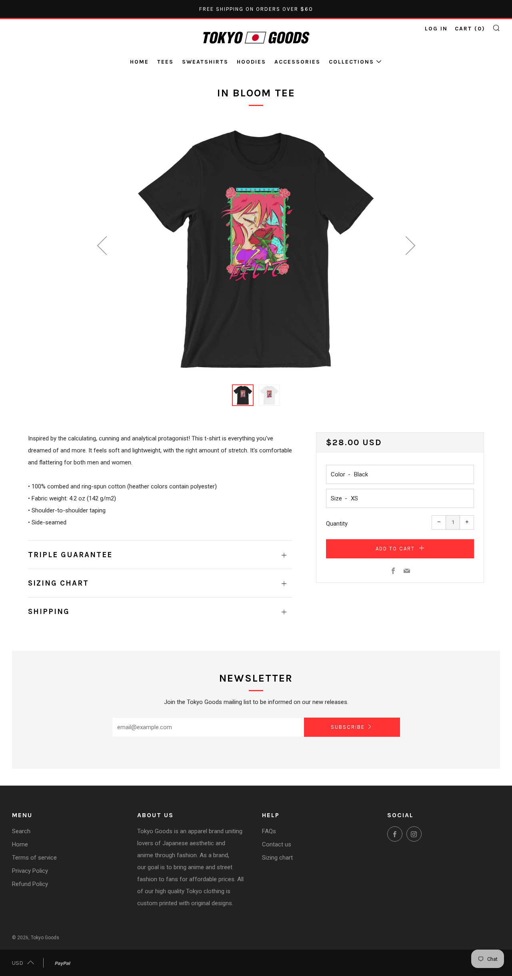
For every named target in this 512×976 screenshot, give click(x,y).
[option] (256, 249)
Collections (351, 61)
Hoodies (251, 61)
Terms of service (34, 857)
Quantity (337, 523)
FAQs (269, 831)
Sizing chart (277, 857)
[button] (243, 395)
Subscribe (348, 727)
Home (139, 61)
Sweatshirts (205, 61)
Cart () (470, 28)
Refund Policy (30, 884)
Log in (436, 28)
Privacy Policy (30, 870)
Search (21, 831)
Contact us (276, 844)
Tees (165, 61)
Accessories (297, 61)
